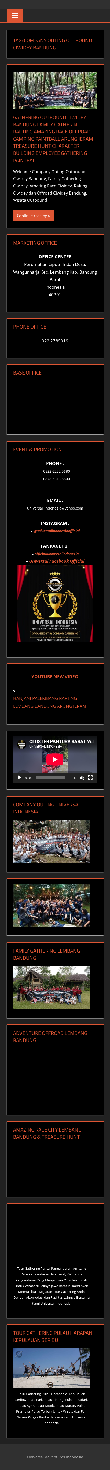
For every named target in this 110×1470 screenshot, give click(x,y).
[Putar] (19, 777)
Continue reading (32, 215)
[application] (55, 759)
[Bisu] (82, 777)
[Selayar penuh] (90, 777)
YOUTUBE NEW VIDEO (55, 677)
